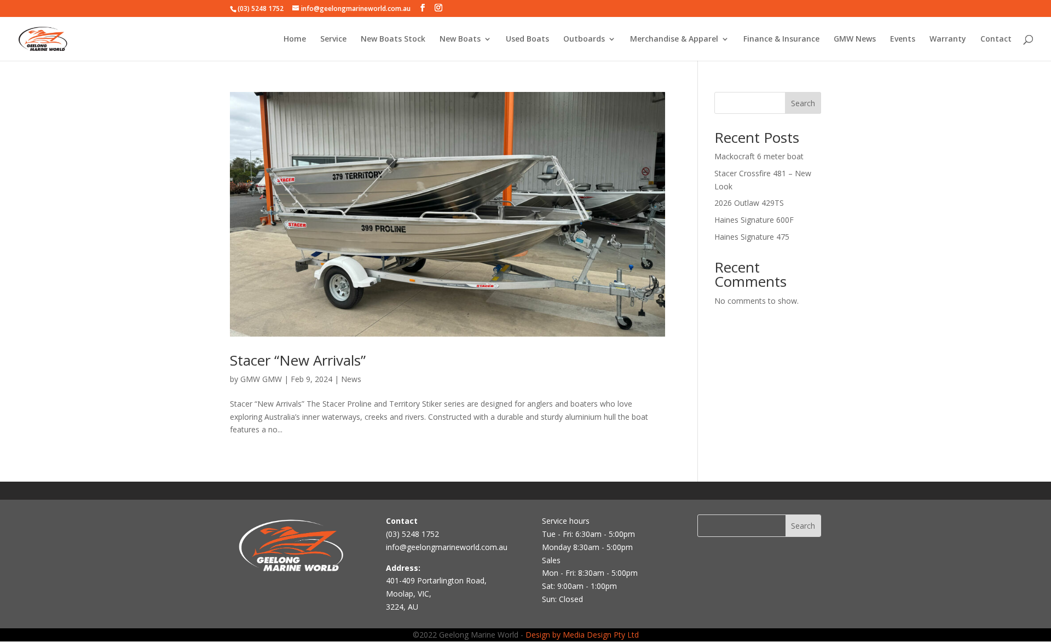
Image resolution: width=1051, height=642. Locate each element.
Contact (996, 39)
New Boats (460, 39)
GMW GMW (261, 379)
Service (333, 39)
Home (295, 39)
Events (902, 39)
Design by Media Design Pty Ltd (582, 634)
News (351, 379)
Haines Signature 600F (754, 220)
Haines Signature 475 (751, 237)
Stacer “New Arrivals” (298, 360)
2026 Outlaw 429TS (749, 203)
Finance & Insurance (781, 39)
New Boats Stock (393, 39)
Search (803, 103)
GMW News (855, 39)
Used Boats (527, 39)
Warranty (947, 39)
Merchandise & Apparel (674, 39)
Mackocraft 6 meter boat (759, 156)
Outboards (584, 39)
